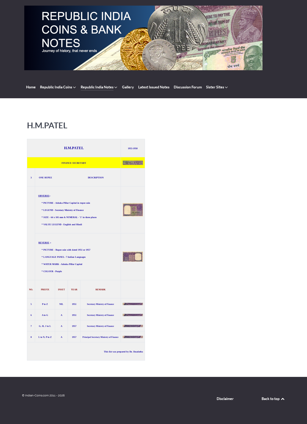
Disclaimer (225, 399)
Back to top (271, 399)
